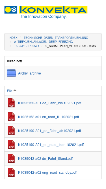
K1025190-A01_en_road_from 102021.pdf (51, 144)
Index (13, 38)
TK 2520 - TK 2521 (26, 46)
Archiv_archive (29, 73)
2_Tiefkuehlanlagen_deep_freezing (43, 42)
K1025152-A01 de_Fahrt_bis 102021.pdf (49, 102)
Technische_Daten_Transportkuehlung (56, 38)
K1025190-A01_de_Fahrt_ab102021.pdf (49, 130)
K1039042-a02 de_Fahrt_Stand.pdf (45, 158)
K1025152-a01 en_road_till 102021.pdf (48, 116)
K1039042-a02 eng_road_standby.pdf (47, 172)
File (10, 90)
